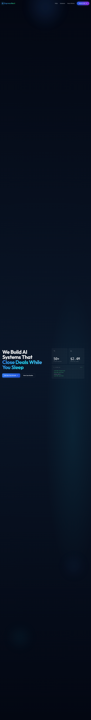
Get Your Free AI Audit (10, 375)
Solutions (62, 3)
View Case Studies (28, 375)
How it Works (71, 3)
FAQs (56, 3)
